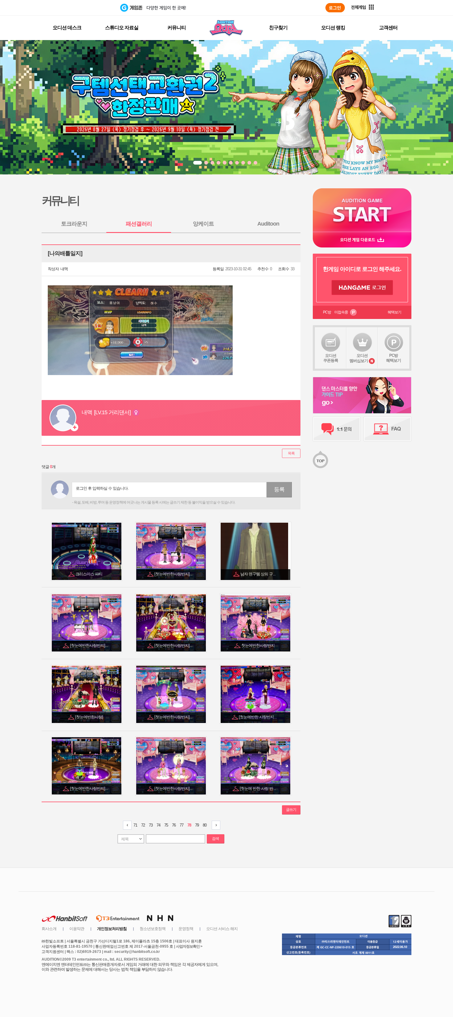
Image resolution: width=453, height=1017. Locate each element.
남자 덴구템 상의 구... (258, 574)
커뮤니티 (176, 27)
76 (174, 825)
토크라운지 (74, 224)
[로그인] (335, 7)
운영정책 (185, 928)
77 (181, 825)
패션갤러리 (139, 224)
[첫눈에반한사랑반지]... (173, 574)
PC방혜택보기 (393, 358)
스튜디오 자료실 (121, 27)
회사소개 (49, 928)
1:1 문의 (337, 429)
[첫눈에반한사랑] (89, 717)
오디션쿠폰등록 (330, 358)
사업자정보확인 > (189, 946)
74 (158, 825)
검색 (215, 838)
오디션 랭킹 (333, 27)
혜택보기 (394, 312)
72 (143, 825)
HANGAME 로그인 (362, 287)
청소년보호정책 (152, 928)
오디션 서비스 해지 (222, 928)
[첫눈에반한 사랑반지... (258, 717)
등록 (279, 489)
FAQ (387, 429)
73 (151, 825)
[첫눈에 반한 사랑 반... (258, 788)
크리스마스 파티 (89, 574)
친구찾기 (278, 27)
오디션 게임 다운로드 (362, 239)
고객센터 (388, 27)
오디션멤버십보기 (358, 358)
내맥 (64, 269)
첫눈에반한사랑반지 (258, 645)
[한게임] (95, 7)
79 (197, 825)
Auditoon (268, 224)
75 (166, 825)
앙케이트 (203, 224)
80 (204, 825)
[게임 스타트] (362, 210)
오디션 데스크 (67, 27)
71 (135, 825)
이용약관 (76, 928)
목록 (291, 453)
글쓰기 (291, 809)
